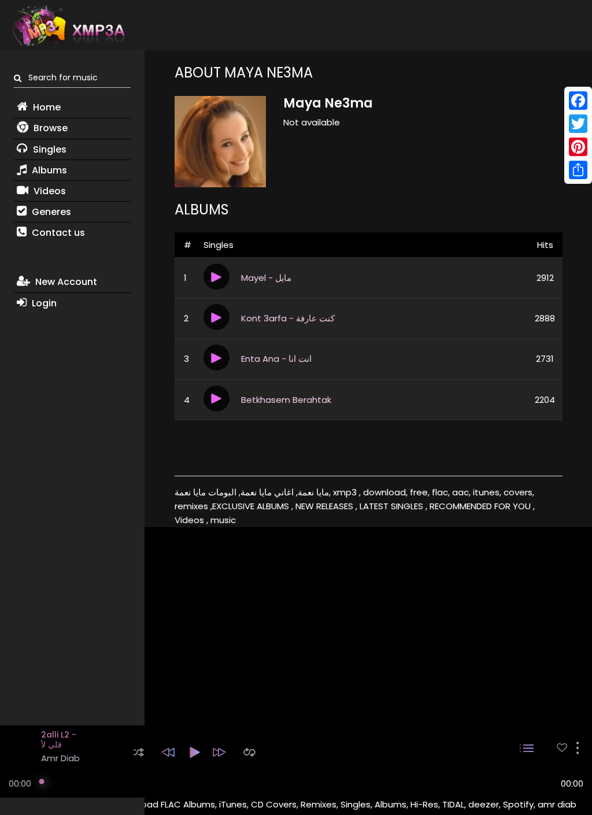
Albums (48, 170)
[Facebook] (578, 100)
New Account (65, 281)
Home (46, 107)
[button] (139, 752)
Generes (50, 211)
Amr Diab (60, 758)
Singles (48, 149)
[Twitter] (578, 123)
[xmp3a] (67, 25)
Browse (49, 128)
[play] (562, 747)
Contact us (57, 232)
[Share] (578, 169)
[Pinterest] (578, 146)
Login (43, 303)
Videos (48, 191)
